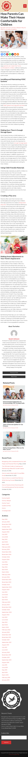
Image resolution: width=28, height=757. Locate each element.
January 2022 (6, 632)
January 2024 (6, 577)
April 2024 (5, 569)
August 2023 (5, 589)
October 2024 (6, 557)
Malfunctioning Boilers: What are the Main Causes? (13, 448)
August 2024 (5, 559)
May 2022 (4, 622)
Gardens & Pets (6, 505)
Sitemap (17, 754)
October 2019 (6, 657)
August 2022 (5, 614)
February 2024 (6, 574)
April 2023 (5, 599)
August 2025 (5, 532)
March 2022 (5, 627)
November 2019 (6, 655)
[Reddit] (15, 54)
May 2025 (4, 539)
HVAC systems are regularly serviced (13, 105)
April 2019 (4, 672)
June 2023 (5, 594)
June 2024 (5, 564)
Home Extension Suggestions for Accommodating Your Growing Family (14, 402)
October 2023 (6, 584)
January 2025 (6, 549)
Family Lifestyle (16, 27)
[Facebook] (2, 54)
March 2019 (5, 675)
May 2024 (4, 567)
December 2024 (6, 552)
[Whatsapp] (10, 54)
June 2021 (5, 650)
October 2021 (6, 639)
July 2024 (4, 562)
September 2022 (7, 612)
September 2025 (7, 529)
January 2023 (6, 604)
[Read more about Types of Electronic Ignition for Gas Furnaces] (14, 415)
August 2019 (5, 662)
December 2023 (6, 579)
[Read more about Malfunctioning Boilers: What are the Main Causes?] (14, 438)
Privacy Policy (12, 754)
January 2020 (6, 652)
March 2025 (5, 544)
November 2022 (6, 607)
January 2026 (6, 521)
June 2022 (5, 619)
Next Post (14, 376)
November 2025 (6, 524)
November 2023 (6, 582)
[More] (18, 54)
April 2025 (5, 542)
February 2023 (6, 602)
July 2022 (4, 617)
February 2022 (6, 629)
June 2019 (5, 667)
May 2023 (4, 597)
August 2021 (5, 645)
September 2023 (7, 587)
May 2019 (4, 670)
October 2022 (6, 609)
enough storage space (20, 143)
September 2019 (6, 660)
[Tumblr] (12, 54)
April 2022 (5, 624)
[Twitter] (4, 54)
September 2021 (6, 642)
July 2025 (4, 534)
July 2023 (4, 592)
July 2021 (4, 647)
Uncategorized (6, 510)
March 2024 (5, 572)
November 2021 (6, 637)
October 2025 (6, 527)
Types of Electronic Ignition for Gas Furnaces (13, 425)
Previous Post (14, 372)
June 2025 (5, 537)
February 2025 (6, 547)
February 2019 (6, 677)
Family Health (6, 498)
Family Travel (6, 503)
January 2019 (5, 680)
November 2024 (6, 554)
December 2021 (6, 634)
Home (4, 508)
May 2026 (4, 519)
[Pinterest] (7, 54)
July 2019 (4, 665)
